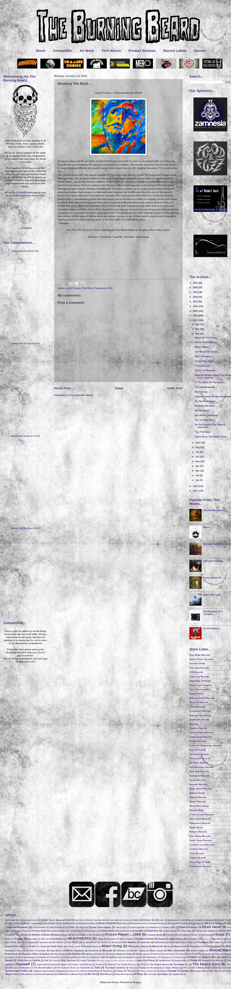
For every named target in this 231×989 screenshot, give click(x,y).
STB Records (196, 672)
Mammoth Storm (161, 946)
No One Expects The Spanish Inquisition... (210, 425)
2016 (195, 306)
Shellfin (36, 960)
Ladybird (9, 946)
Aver (161, 920)
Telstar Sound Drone (82, 965)
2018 (195, 297)
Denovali (194, 724)
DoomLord (124, 931)
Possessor (55, 957)
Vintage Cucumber (178, 970)
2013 (195, 320)
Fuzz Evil (170, 935)
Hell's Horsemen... (204, 356)
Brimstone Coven (139, 923)
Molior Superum (75, 950)
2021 (195, 283)
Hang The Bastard (107, 939)
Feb (197, 475)
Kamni (172, 942)
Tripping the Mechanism (149, 968)
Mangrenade (180, 946)
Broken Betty (157, 923)
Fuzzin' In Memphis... (206, 370)
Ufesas (72, 971)
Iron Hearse (57, 942)
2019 (195, 292)
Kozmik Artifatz (197, 663)
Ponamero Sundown (36, 957)
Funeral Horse (154, 935)
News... (207, 527)
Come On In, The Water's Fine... (211, 436)
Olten (129, 954)
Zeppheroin (177, 974)
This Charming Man (199, 689)
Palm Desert (185, 954)
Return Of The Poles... (206, 337)
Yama (150, 974)
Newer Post (62, 388)
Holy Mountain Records (201, 767)
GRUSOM (182, 935)
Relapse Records (198, 831)
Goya (219, 934)
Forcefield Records (199, 754)
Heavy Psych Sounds (200, 685)
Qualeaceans (115, 957)
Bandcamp (142, 237)
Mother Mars (220, 950)
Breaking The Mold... (206, 406)
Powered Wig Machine (75, 957)
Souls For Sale (127, 961)
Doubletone (168, 931)
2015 (195, 311)
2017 (195, 301)
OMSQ (88, 954)
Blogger (137, 982)
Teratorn (100, 965)
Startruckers (181, 960)
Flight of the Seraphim (90, 935)
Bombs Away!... (203, 410)
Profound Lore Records (201, 814)
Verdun (160, 971)
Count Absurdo (137, 927)
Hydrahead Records (199, 776)
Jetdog (114, 942)
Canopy (218, 923)
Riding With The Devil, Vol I (25, 251)
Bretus (123, 923)
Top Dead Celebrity (115, 967)
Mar (197, 470)
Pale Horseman (167, 954)
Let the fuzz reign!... (205, 361)
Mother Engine (198, 951)
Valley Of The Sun (126, 971)
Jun (197, 456)
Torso (132, 968)
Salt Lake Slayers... (213, 561)
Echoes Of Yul (12, 935)
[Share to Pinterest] (83, 283)
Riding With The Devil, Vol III (25, 436)
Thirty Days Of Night (200, 862)
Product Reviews (142, 51)
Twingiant (60, 971)
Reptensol (166, 957)
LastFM (117, 237)
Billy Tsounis (14, 923)
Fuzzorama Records (199, 758)
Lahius (22, 946)
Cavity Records (197, 707)
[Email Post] (64, 283)
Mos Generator (176, 950)
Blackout (70, 923)
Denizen (54, 931)
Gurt (43, 939)
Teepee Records (197, 857)
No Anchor (74, 953)
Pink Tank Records (199, 668)
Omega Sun (141, 954)
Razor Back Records (200, 819)
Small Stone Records (200, 840)
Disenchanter (108, 930)
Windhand (63, 974)
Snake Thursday (88, 960)
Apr (197, 466)
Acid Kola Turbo (82, 920)
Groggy (18, 938)
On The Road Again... (206, 401)
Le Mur (32, 946)
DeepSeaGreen (21, 931)
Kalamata (145, 942)
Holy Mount (10, 942)
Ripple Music (196, 827)
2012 (195, 486)
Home (40, 51)
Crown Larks (168, 927)
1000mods (10, 920)
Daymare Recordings (200, 715)
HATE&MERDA (56, 939)
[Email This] (70, 283)
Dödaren (211, 931)
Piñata (218, 954)
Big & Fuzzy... (202, 391)
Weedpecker (27, 974)
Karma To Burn (186, 942)
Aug (197, 447)
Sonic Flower (105, 961)
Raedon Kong (132, 957)
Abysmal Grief (63, 920)
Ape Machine (100, 920)
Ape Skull (114, 920)
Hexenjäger (192, 939)
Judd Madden (129, 942)
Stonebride (207, 960)
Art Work (86, 51)
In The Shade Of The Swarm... (210, 382)
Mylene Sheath (197, 793)
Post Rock (87, 288)
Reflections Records (199, 823)
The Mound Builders (43, 968)
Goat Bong (207, 935)
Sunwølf (23, 964)
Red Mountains (150, 957)
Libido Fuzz (56, 946)
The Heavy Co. (180, 964)
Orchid (153, 954)
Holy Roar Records (199, 771)
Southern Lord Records (201, 845)
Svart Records (196, 853)
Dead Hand (211, 927)
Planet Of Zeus (15, 957)
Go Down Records (198, 762)
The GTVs (141, 965)
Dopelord (152, 930)
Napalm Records (198, 797)
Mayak (207, 946)
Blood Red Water (87, 923)
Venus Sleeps (146, 971)
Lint (69, 946)
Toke (97, 967)
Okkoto (119, 954)
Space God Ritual (145, 960)
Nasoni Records (197, 801)
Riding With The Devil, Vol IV (25, 528)
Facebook (105, 237)
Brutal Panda (196, 693)
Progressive (100, 288)
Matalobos (195, 946)
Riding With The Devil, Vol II (25, 343)
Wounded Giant (123, 974)
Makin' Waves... (203, 347)
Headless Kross (144, 938)
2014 (195, 315)
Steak (194, 960)
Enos (74, 935)
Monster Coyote (138, 951)
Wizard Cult (77, 974)
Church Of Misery (57, 927)
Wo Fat (91, 974)
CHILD (207, 923)
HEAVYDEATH (79, 938)
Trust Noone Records (200, 866)
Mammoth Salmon (138, 946)
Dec (197, 324)
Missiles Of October (36, 951)
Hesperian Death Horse (170, 939)
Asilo (136, 920)
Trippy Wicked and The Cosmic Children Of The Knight (191, 968)
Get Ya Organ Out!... (205, 420)
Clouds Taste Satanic (100, 927)
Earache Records (198, 728)
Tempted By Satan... (213, 510)
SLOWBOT (192, 957)
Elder (25, 935)
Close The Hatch (77, 927)
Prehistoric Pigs (97, 957)
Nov (197, 329)
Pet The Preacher (202, 954)
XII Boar (138, 974)
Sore (116, 961)
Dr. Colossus (184, 930)
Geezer (194, 935)
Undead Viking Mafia (89, 971)
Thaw (110, 965)
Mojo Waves (56, 951)
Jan (197, 480)
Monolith (107, 950)
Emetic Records (197, 741)
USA (110, 288)
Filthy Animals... (203, 366)
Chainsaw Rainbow (16, 927)
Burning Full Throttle (177, 923)
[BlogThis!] (73, 283)
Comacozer (120, 927)
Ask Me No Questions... (207, 415)
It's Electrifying (211, 628)
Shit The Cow (50, 960)
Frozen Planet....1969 (123, 934)
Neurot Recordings (199, 806)
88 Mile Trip (46, 920)
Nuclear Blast (196, 810)
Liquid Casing (73, 288)
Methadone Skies (13, 951)
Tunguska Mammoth (42, 971)
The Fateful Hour (125, 965)
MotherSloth (11, 954)
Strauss (220, 960)
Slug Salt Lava (68, 960)
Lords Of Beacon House (86, 946)
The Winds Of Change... (207, 351)
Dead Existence (188, 927)
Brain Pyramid (107, 923)
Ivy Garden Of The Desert (94, 942)
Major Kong (112, 946)
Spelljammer (165, 960)
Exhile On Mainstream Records (205, 745)
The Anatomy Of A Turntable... (212, 612)
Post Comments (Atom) (81, 395)
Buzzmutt (195, 923)
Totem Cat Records (199, 676)
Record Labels (175, 51)
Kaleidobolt (159, 942)
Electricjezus (61, 935)
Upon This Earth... (212, 594)
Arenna (126, 920)
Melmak (218, 946)
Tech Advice (111, 51)
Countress (153, 927)
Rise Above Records (200, 836)
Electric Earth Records (201, 732)
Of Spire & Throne (103, 954)
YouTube (129, 237)
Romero (178, 957)
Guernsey (32, 939)
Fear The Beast (202, 432)
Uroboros (108, 971)
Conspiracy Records (200, 711)
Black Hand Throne (52, 923)
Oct (197, 333)
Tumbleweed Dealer (16, 970)
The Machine (24, 968)
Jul (197, 452)
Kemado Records (198, 784)
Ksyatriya (203, 942)
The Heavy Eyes (206, 964)
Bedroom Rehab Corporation (199, 920)
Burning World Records (201, 698)
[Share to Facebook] (80, 283)
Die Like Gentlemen (70, 931)
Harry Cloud (125, 939)
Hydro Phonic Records (201, 659)
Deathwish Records (199, 719)
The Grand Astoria (159, 964)
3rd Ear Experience (28, 920)
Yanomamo (162, 974)
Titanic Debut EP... (213, 577)
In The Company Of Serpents (34, 942)
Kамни (216, 942)
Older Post (175, 388)
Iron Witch (72, 942)
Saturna (225, 957)
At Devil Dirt (149, 920)
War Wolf (214, 971)
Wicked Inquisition (46, 974)
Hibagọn (205, 939)
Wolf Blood (106, 974)
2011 (195, 490)
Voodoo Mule (200, 971)
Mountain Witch (30, 954)
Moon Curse (156, 950)
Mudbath (46, 954)
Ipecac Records (197, 780)
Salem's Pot (209, 957)
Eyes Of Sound (197, 750)
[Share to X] (77, 283)
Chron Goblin (38, 927)
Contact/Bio (62, 51)
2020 (195, 287)
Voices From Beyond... (207, 342)
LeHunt (42, 946)
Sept (198, 442)
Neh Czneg (59, 954)
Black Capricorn (32, 923)
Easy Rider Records (199, 655)
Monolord (121, 951)
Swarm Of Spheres (59, 965)
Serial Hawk (23, 960)
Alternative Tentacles (200, 681)
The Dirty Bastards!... (206, 387)
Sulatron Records (198, 849)
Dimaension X (91, 931)
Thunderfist (85, 968)
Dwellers (199, 931)
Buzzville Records (198, 702)
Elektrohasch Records (200, 737)
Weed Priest (11, 974)
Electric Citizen (41, 934)
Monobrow (93, 951)
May (197, 461)
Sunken (8, 965)
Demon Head (39, 930)
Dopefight (138, 930)
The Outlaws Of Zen (66, 968)
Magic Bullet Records (200, 788)
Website (92, 237)
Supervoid (42, 965)
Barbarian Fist (174, 920)
